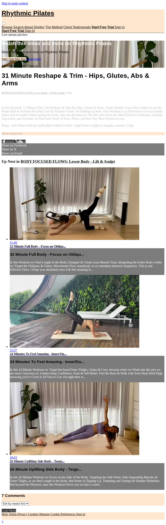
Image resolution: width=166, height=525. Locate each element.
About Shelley (34, 27)
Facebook (8, 141)
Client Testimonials (77, 27)
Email (22, 141)
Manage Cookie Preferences (57, 514)
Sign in (120, 27)
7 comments (9, 100)
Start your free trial (14, 59)
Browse (7, 27)
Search (18, 27)
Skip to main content (15, 3)
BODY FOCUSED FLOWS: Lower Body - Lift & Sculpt (33, 92)
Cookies (33, 514)
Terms (13, 514)
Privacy (22, 514)
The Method (54, 27)
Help (5, 514)
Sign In (30, 31)
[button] (3, 23)
